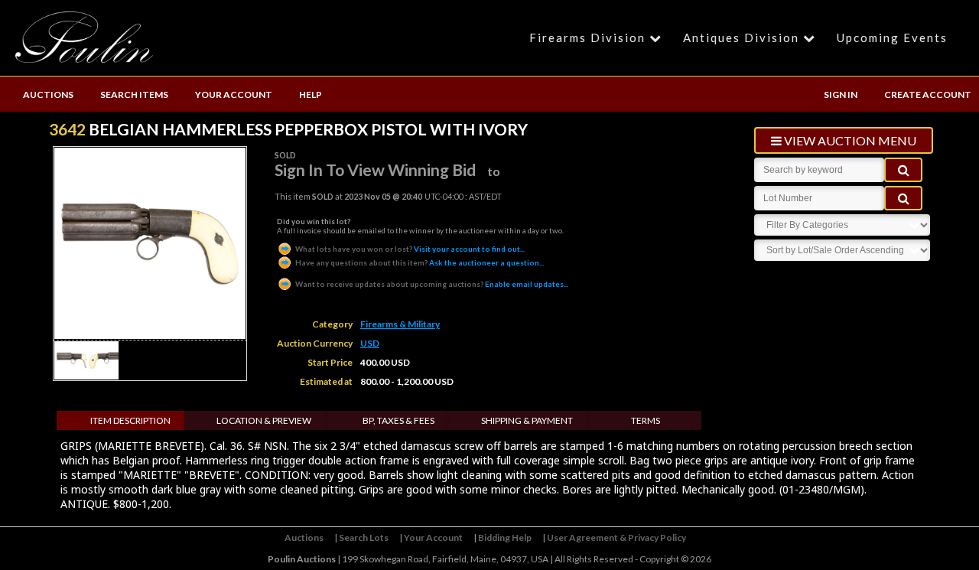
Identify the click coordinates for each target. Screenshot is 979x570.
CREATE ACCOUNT (927, 94)
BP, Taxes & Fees (398, 420)
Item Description (130, 420)
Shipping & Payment (527, 420)
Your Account (433, 537)
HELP (310, 94)
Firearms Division (587, 37)
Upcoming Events (892, 37)
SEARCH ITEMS (134, 94)
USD (369, 343)
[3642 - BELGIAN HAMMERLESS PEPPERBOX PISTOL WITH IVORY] (73, 375)
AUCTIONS (48, 94)
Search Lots (364, 537)
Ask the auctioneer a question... (419, 262)
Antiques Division (741, 37)
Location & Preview (263, 420)
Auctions (304, 537)
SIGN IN (840, 94)
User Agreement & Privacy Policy (616, 537)
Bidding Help (505, 537)
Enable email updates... (431, 283)
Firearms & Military (400, 324)
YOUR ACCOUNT (233, 94)
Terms (645, 420)
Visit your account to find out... (410, 248)
